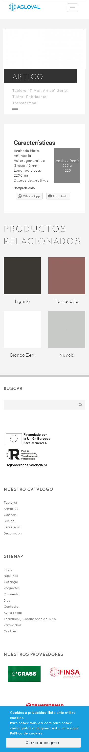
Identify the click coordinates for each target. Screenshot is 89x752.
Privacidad (12, 625)
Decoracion (13, 533)
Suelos (9, 521)
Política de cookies (26, 733)
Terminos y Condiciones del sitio (30, 619)
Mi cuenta (11, 594)
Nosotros (11, 576)
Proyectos (12, 588)
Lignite (22, 301)
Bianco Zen (22, 355)
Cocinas (10, 515)
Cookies (10, 631)
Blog (7, 600)
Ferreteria (12, 527)
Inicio (8, 569)
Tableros (11, 502)
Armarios (11, 509)
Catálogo (11, 582)
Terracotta (67, 301)
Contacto (11, 606)
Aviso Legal (13, 613)
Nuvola (66, 355)
